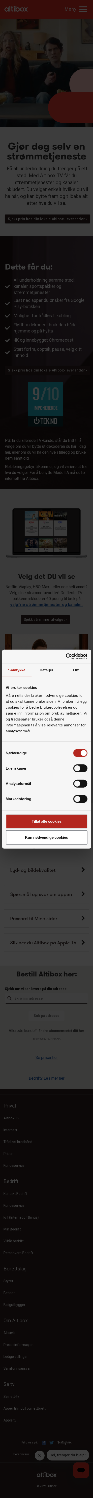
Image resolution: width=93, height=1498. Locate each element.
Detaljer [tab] (46, 670)
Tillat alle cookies (47, 821)
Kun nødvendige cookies (46, 837)
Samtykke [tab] (16, 670)
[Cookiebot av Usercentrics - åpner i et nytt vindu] (66, 656)
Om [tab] (76, 670)
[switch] (80, 768)
